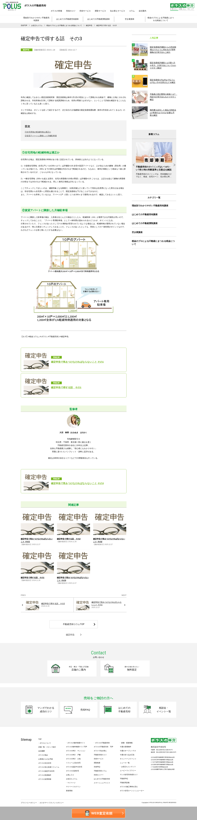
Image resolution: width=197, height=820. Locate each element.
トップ (191, 9)
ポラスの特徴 (56, 11)
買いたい (183, 9)
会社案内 (142, 11)
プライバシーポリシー (29, 803)
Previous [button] (134, 165)
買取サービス (100, 11)
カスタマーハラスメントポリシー (52, 803)
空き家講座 (129, 19)
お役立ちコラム (36, 25)
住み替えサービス (117, 11)
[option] (154, 160)
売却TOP (24, 25)
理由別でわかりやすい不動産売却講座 (36, 19)
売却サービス (85, 11)
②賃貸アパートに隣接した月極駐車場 (41, 136)
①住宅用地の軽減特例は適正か (38, 132)
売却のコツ (70, 11)
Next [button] (173, 165)
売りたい (175, 9)
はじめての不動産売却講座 (67, 19)
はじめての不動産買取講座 (98, 19)
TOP (40, 739)
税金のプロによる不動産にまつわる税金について (161, 19)
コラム (132, 11)
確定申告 (89, 25)
